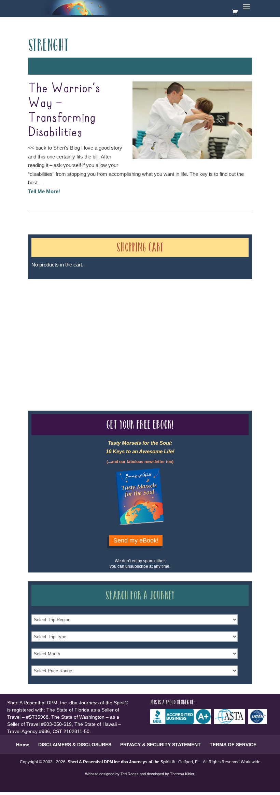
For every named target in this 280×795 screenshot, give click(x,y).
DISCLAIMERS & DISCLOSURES (74, 744)
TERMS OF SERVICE (233, 744)
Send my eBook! (135, 540)
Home (22, 744)
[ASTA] (231, 722)
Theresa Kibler (182, 774)
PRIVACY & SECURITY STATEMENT (160, 744)
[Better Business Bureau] (182, 722)
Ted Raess (130, 774)
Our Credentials (128, 328)
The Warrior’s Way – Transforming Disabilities (64, 110)
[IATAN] (259, 722)
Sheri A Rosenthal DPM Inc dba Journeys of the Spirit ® (121, 762)
